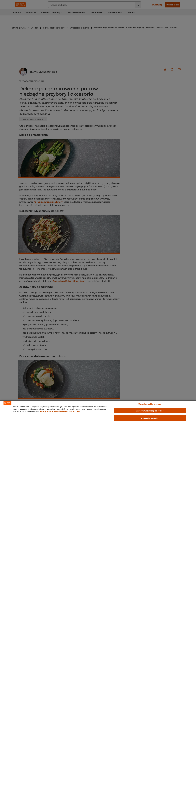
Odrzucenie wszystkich (150, 418)
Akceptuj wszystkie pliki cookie (150, 410)
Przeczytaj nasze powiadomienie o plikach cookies (60, 411)
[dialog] (98, 600)
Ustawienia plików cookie (149, 404)
